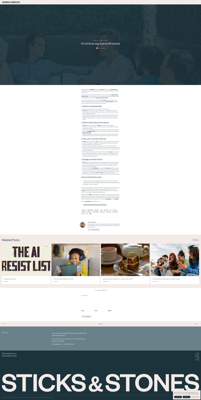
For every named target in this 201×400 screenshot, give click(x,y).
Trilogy (98, 125)
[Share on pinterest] (99, 290)
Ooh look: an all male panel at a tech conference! (94, 204)
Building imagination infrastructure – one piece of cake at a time (118, 279)
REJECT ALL (186, 397)
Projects (101, 40)
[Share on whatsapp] (101, 290)
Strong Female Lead (86, 132)
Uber (86, 213)
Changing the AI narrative (10, 279)
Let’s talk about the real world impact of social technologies (166, 279)
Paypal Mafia (115, 210)
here (98, 172)
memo (110, 151)
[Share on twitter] (96, 290)
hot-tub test (106, 210)
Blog (198, 358)
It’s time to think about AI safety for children (63, 279)
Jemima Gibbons (102, 48)
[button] (198, 2)
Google (101, 210)
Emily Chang (97, 210)
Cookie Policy (188, 393)
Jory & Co (47, 397)
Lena (97, 141)
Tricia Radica (108, 199)
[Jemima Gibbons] (11, 2)
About (197, 353)
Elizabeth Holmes (91, 131)
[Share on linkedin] (100, 290)
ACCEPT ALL (178, 397)
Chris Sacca (84, 210)
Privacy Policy (196, 393)
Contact (197, 359)
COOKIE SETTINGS (195, 397)
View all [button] (195, 240)
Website (109, 310)
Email (96, 310)
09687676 (21, 397)
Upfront (90, 213)
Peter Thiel (107, 168)
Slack (90, 194)
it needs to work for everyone (101, 97)
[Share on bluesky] (103, 290)
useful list (116, 199)
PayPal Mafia (95, 168)
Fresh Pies (51, 397)
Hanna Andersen (109, 101)
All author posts (94, 229)
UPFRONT (92, 89)
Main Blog (101, 324)
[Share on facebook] (95, 290)
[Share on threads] (97, 290)
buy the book (113, 89)
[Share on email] (106, 290)
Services (197, 356)
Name (82, 310)
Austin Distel (88, 201)
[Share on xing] (104, 290)
